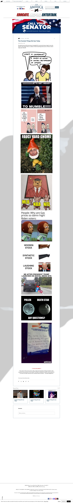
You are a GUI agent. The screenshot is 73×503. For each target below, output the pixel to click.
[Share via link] (25, 381)
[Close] (71, 501)
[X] (52, 499)
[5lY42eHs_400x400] (20, 8)
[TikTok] (22, 8)
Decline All (63, 501)
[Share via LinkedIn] (23, 381)
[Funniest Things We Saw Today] (20, 394)
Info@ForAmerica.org (40, 486)
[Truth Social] (21, 8)
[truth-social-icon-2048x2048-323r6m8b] (54, 499)
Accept (69, 501)
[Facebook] (17, 8)
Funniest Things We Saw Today (19, 400)
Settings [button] (59, 501)
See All (59, 388)
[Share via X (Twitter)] (21, 381)
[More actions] (54, 38)
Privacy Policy (46, 501)
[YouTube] (24, 8)
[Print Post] (28, 381)
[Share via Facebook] (18, 381)
